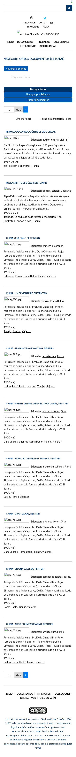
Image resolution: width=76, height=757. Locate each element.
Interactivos (28, 46)
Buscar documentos (38, 99)
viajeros (51, 276)
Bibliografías (48, 46)
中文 (51, 23)
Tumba (16, 331)
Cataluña (66, 190)
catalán (56, 190)
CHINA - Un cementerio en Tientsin (26, 293)
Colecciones (61, 42)
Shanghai (25, 165)
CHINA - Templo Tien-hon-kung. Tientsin (30, 348)
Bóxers (46, 190)
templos (31, 386)
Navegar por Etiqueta (38, 94)
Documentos (25, 42)
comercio (47, 245)
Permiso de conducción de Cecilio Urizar (31, 131)
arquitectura (49, 356)
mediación (50, 216)
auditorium (48, 139)
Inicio (10, 42)
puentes (23, 441)
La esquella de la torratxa (29, 216)
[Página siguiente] (25, 109)
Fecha (68, 118)
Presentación (29, 23)
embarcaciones (51, 411)
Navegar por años (16, 68)
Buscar (69, 8)
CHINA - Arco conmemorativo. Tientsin (29, 624)
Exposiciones (33, 27)
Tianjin (35, 165)
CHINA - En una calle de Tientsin (25, 569)
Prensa (45, 27)
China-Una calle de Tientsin (23, 238)
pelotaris (14, 165)
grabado (8, 216)
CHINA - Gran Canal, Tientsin (23, 513)
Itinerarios (43, 42)
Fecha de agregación (52, 118)
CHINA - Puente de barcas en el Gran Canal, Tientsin (37, 403)
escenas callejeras (52, 576)
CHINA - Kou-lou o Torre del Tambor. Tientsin (33, 458)
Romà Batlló (30, 276)
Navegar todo (38, 89)
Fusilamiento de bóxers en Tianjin (26, 183)
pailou (7, 386)
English (42, 23)
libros (18, 276)
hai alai (60, 139)
